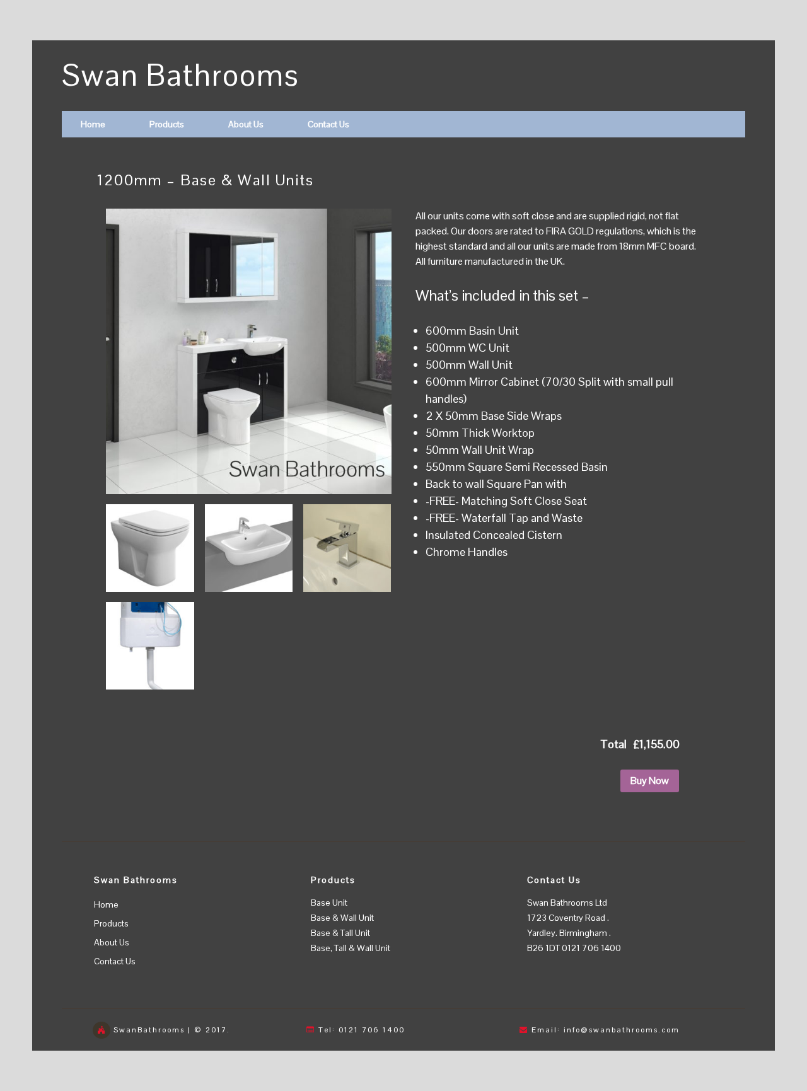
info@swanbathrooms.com (622, 1030)
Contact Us (328, 124)
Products (166, 124)
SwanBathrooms (149, 1030)
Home (93, 124)
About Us (246, 124)
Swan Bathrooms (180, 75)
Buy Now (649, 780)
